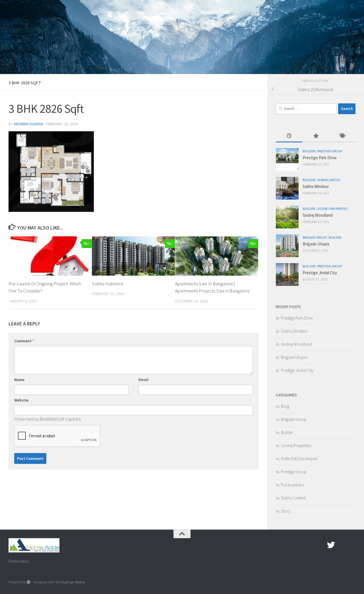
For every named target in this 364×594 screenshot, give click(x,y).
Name (19, 379)
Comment (24, 340)
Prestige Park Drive (320, 157)
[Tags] (342, 136)
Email (143, 379)
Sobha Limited (328, 180)
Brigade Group (314, 237)
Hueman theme (73, 582)
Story (285, 511)
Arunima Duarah (28, 123)
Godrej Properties (332, 208)
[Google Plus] (341, 545)
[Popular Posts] (315, 136)
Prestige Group (329, 151)
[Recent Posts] (289, 136)
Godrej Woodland (318, 215)
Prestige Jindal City (320, 272)
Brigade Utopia (316, 244)
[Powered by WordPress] (28, 582)
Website (21, 400)
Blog (285, 406)
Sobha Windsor (316, 186)
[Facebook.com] (321, 545)
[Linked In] (351, 545)
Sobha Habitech (107, 283)
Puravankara (292, 485)
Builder (309, 151)
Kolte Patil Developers (299, 458)
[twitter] (331, 545)
